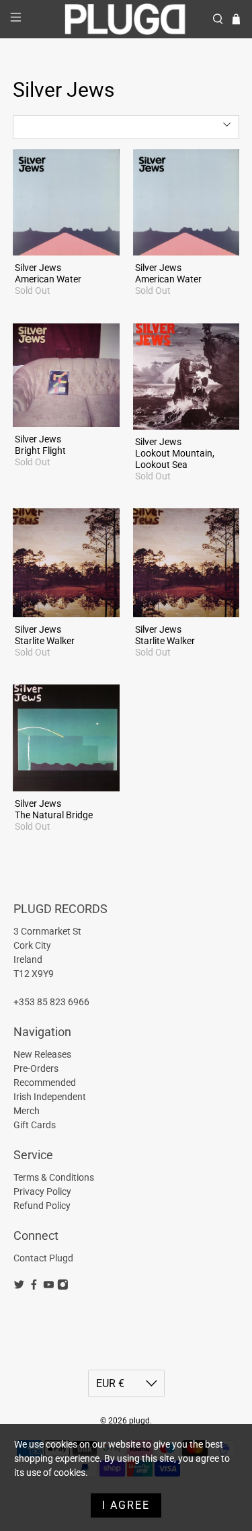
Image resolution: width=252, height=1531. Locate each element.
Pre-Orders (35, 1068)
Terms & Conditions (53, 1177)
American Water (48, 279)
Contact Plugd (43, 1258)
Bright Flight (40, 450)
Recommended (44, 1082)
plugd (139, 1420)
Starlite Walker (45, 640)
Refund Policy (42, 1205)
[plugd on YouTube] (48, 1287)
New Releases (42, 1054)
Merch (26, 1110)
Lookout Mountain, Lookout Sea (174, 459)
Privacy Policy (42, 1191)
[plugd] (126, 19)
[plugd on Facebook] (34, 1287)
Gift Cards (34, 1125)
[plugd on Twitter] (19, 1287)
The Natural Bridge (54, 815)
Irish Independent (49, 1096)
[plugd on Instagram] (63, 1287)
